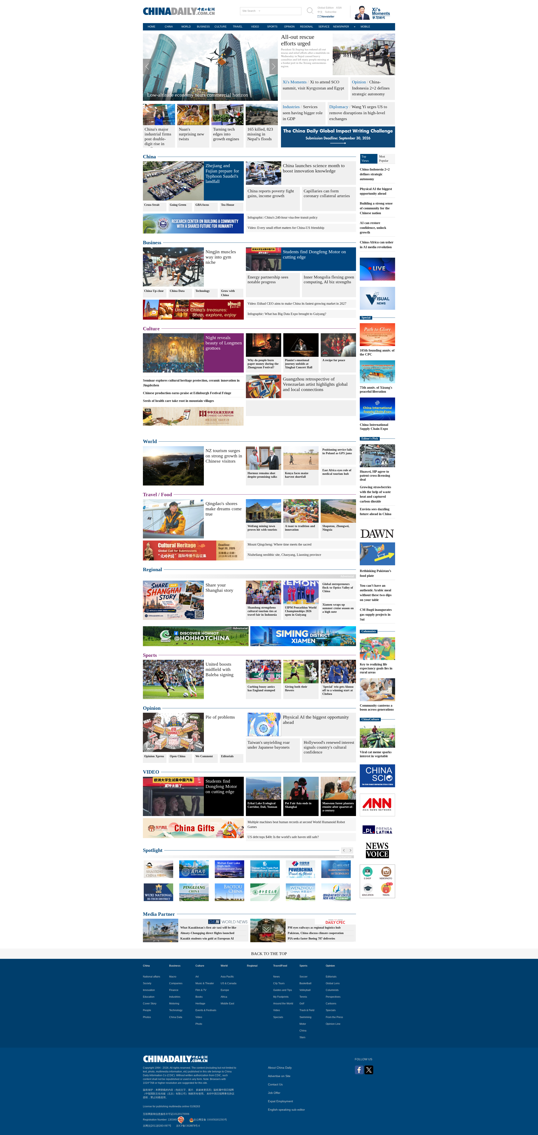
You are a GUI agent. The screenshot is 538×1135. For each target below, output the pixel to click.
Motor (302, 1023)
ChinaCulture (370, 719)
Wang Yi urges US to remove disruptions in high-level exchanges (358, 112)
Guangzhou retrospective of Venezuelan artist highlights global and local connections (315, 384)
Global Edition (326, 7)
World (150, 441)
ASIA (339, 7)
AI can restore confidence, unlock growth (373, 227)
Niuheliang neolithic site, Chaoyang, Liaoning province (284, 554)
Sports (150, 655)
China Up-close (154, 291)
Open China (177, 756)
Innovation (149, 990)
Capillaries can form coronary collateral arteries (327, 193)
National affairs (151, 976)
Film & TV (200, 990)
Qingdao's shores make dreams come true (224, 509)
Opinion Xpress (154, 756)
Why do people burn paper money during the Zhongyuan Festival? (263, 364)
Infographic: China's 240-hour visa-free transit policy (283, 217)
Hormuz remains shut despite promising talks (262, 475)
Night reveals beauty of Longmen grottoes (224, 343)
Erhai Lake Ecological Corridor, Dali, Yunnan (262, 805)
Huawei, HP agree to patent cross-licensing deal (375, 475)
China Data (177, 291)
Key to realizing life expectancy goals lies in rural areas (376, 668)
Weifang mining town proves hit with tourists (262, 528)
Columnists (368, 631)
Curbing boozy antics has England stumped (261, 688)
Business (152, 242)
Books (199, 996)
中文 (320, 11)
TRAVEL (238, 26)
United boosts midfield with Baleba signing (219, 669)
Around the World (283, 1003)
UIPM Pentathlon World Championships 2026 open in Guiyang (300, 611)
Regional (152, 569)
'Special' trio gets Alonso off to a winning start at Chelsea (337, 690)
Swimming (305, 1017)
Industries (291, 106)
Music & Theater (204, 983)
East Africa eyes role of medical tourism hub (336, 472)
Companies (175, 983)
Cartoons (331, 1003)
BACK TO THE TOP (269, 953)
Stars (302, 1037)
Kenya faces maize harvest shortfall (296, 475)
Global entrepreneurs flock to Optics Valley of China (337, 588)
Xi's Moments (295, 82)
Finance (173, 990)
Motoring (174, 1003)
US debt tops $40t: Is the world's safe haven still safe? (283, 837)
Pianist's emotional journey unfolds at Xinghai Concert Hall (298, 364)
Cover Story (149, 1003)
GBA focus (202, 204)
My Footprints (281, 996)
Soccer (303, 976)
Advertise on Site (279, 1076)
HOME (151, 26)
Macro (172, 976)
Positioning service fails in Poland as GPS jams (337, 451)
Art (197, 976)
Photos (147, 1017)
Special (366, 317)
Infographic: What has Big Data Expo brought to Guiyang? (287, 314)
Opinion (359, 82)
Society (147, 983)
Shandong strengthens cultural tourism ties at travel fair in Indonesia (262, 611)
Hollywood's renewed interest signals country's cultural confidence (329, 747)
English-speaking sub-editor (286, 1109)
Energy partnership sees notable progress (268, 279)
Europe (225, 990)
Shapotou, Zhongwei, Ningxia (335, 528)
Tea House (227, 204)
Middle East (227, 1003)
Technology (202, 291)
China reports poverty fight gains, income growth (271, 193)
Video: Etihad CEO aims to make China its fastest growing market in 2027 (297, 303)
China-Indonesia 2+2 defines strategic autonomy (371, 88)
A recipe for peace (333, 360)
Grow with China (228, 293)
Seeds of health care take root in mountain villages (178, 401)
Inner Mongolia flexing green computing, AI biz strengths (329, 279)
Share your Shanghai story (219, 587)
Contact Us (275, 1084)
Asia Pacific (227, 976)
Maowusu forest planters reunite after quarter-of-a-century (338, 807)
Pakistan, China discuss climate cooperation (316, 933)
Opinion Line (333, 1023)
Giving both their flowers (296, 688)
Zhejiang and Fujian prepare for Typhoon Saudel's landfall (222, 173)
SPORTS (272, 26)
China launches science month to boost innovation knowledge (314, 168)
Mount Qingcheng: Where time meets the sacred (279, 544)
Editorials (227, 756)
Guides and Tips (282, 990)
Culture (151, 328)
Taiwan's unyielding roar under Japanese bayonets (269, 744)
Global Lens (333, 983)
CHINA (169, 26)
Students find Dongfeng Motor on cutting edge (221, 786)
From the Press (334, 1017)
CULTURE (221, 26)
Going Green (178, 204)
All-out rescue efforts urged (297, 40)
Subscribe (330, 11)
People (147, 1010)
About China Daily (280, 1067)
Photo (198, 1023)
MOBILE (365, 26)
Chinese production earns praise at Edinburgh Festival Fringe (187, 393)
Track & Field (306, 1010)
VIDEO (255, 26)
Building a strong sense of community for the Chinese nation (376, 208)
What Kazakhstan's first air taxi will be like (208, 927)
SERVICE (324, 26)
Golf (301, 1003)
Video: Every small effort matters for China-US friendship (286, 228)
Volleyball (305, 990)
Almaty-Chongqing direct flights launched (207, 933)
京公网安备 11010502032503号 (210, 1119)
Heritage (200, 1003)
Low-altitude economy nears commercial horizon (197, 95)
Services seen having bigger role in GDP (303, 112)
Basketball (305, 983)
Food (166, 494)
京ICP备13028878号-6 (188, 1125)
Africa (224, 996)
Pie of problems (220, 717)
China (149, 156)
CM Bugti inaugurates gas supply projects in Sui (376, 614)
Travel (150, 494)
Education (148, 996)
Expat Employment (280, 1101)
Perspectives (333, 996)
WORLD (186, 26)
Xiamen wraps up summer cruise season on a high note (338, 608)
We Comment (204, 756)
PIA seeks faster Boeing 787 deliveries (311, 938)
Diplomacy (338, 106)
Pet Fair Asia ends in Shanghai (298, 805)
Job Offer (274, 1092)
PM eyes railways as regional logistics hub (314, 927)
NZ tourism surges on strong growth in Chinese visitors (224, 456)
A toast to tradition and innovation (300, 528)
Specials (278, 1017)
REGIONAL (306, 26)
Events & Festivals (205, 1010)
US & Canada (228, 983)
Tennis (303, 996)
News (276, 976)
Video (198, 1017)
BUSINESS (203, 26)
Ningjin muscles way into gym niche (221, 257)
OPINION (289, 26)
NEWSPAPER (341, 26)
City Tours (279, 983)
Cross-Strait (152, 204)
